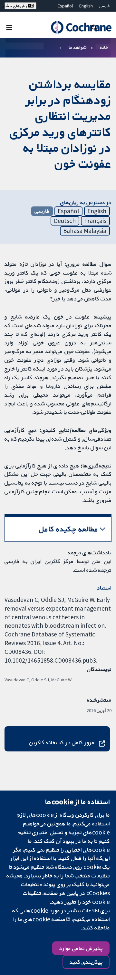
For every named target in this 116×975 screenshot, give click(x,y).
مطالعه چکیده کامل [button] (68, 529)
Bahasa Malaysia (84, 231)
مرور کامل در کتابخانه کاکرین (61, 742)
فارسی (104, 6)
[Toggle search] (94, 27)
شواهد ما (77, 47)
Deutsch (65, 221)
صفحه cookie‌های (44, 919)
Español (65, 6)
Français (95, 221)
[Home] (81, 27)
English (86, 6)
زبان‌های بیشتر (16, 6)
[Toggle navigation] (9, 27)
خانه (104, 47)
